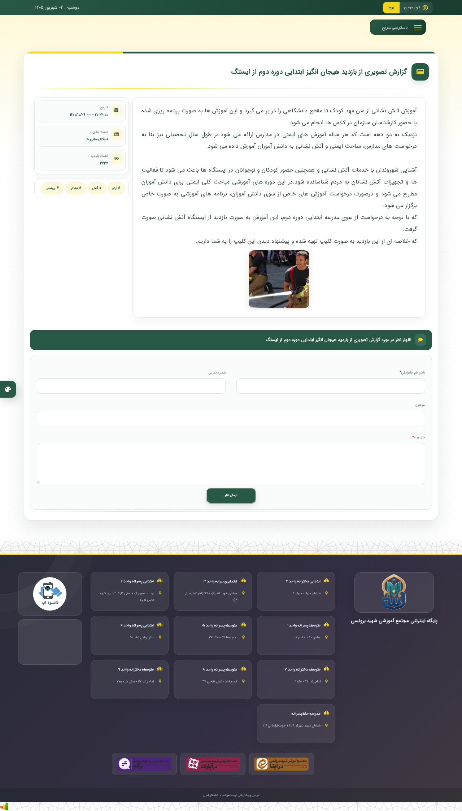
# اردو (116, 188)
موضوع (420, 405)
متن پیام (419, 437)
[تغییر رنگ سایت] (8, 389)
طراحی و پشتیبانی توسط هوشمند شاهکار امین (231, 795)
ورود (391, 7)
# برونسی (52, 188)
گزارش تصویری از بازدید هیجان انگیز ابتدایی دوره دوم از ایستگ (319, 71)
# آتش (96, 188)
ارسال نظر (231, 495)
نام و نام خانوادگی (413, 373)
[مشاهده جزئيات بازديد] (4, 806)
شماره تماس (217, 373)
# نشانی (75, 188)
